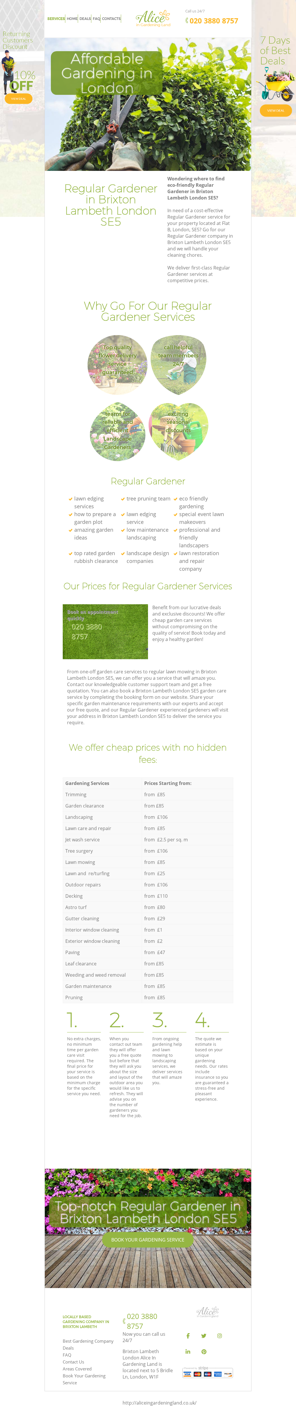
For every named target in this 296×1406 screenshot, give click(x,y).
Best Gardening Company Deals (88, 1344)
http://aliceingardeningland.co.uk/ (160, 1403)
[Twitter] (204, 1336)
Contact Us (73, 1362)
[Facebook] (188, 1336)
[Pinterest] (204, 1352)
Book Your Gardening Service (147, 1240)
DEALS (85, 18)
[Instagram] (219, 1336)
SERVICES (56, 18)
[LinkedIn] (188, 1352)
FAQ (67, 1355)
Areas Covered (77, 1369)
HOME (72, 18)
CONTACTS (111, 18)
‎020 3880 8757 (86, 631)
